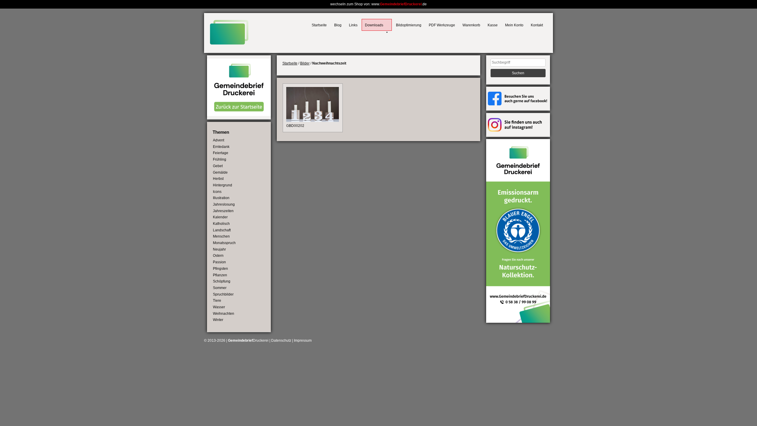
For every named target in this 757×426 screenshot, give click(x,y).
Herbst (218, 179)
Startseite (319, 25)
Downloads (374, 25)
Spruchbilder (223, 294)
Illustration (221, 198)
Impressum (303, 340)
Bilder (305, 63)
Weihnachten (223, 314)
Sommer (220, 288)
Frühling (219, 159)
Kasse (493, 25)
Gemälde (220, 172)
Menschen (221, 236)
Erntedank (221, 147)
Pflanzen (220, 275)
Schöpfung (221, 281)
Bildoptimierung (408, 25)
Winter (218, 320)
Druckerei (248, 340)
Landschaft (222, 230)
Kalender (220, 217)
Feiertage (220, 153)
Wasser (219, 307)
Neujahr (219, 249)
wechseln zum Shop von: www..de (378, 4)
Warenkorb (471, 25)
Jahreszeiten (223, 211)
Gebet (218, 166)
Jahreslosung (224, 204)
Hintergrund (222, 185)
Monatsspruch (224, 243)
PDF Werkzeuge (442, 25)
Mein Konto (514, 25)
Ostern (218, 256)
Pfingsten (220, 269)
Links (353, 25)
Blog (338, 25)
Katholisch (221, 224)
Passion (219, 262)
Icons (217, 192)
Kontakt (537, 25)
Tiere (217, 300)
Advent (218, 140)
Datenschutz (281, 340)
